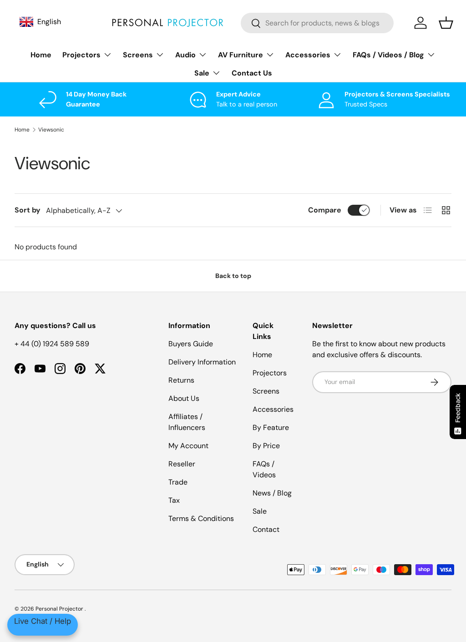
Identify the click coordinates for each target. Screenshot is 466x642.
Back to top (233, 276)
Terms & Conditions (201, 518)
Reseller (181, 464)
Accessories (273, 409)
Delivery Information (202, 362)
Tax (174, 500)
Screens (266, 391)
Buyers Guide (190, 344)
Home (40, 55)
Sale (260, 511)
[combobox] (317, 23)
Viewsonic (51, 129)
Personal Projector (60, 608)
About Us (183, 398)
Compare (324, 210)
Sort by (28, 210)
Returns (181, 380)
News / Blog (272, 493)
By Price (266, 445)
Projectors (270, 373)
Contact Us (252, 73)
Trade (177, 482)
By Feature (271, 427)
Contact (266, 529)
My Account (188, 445)
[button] (446, 23)
